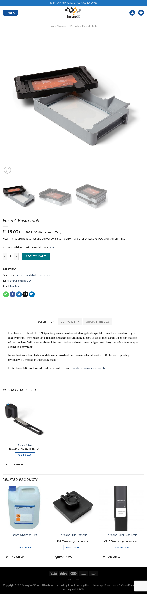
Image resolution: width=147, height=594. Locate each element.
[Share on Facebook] (12, 294)
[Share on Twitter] (19, 294)
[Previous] (10, 104)
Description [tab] (46, 321)
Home (53, 26)
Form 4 (11, 280)
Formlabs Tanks (89, 26)
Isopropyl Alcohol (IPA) (25, 534)
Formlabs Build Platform (73, 534)
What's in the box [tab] (97, 321)
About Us (73, 579)
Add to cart (36, 256)
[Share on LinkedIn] (32, 294)
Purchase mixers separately (88, 367)
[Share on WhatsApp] (6, 294)
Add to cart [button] (25, 455)
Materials (63, 26)
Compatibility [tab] (70, 321)
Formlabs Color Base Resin (122, 534)
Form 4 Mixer (25, 445)
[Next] (137, 104)
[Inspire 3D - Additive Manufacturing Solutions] (73, 13)
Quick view (15, 464)
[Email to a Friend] (25, 294)
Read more (25, 547)
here (52, 246)
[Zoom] (7, 170)
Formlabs (75, 26)
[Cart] (141, 13)
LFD (29, 280)
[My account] (132, 13)
